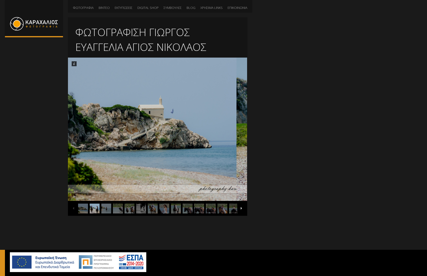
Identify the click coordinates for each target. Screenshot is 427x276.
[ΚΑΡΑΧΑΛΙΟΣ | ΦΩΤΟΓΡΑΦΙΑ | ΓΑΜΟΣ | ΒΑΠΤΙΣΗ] (34, 18)
